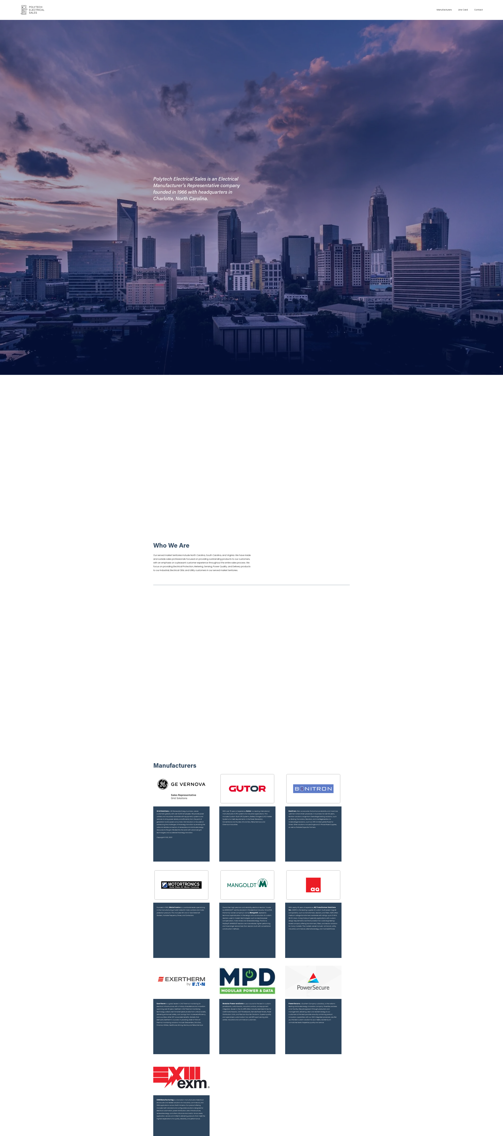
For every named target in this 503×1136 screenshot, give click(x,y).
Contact (478, 9)
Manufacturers (444, 9)
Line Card (463, 9)
